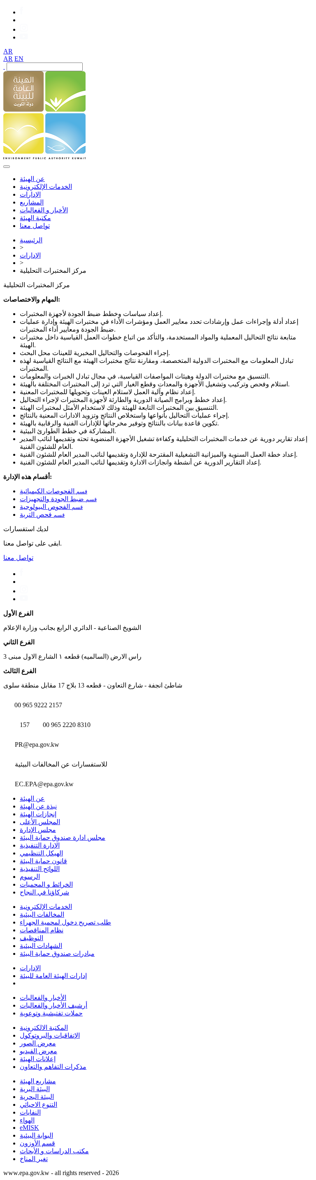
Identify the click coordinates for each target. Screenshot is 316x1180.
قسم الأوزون (37, 1143)
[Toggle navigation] (6, 166)
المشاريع (32, 202)
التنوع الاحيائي (38, 1104)
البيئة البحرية (37, 1096)
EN (18, 58)
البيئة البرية (35, 1088)
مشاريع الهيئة (38, 1081)
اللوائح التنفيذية (40, 868)
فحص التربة (42, 514)
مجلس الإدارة (38, 829)
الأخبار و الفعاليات (44, 210)
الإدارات (30, 194)
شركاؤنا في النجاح (44, 892)
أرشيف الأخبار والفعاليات (53, 1005)
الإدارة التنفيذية (40, 845)
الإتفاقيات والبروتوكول (50, 1035)
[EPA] (44, 156)
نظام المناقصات (41, 930)
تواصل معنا (35, 225)
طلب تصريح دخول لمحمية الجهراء (65, 922)
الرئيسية (31, 240)
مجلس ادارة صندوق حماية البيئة (62, 837)
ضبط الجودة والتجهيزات (58, 498)
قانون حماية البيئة (43, 860)
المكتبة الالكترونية (44, 1027)
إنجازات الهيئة (38, 814)
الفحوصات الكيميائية (53, 491)
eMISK (29, 1127)
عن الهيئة (32, 178)
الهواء (27, 1120)
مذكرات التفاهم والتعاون (53, 1066)
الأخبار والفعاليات (43, 997)
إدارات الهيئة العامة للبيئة (53, 975)
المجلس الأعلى (40, 821)
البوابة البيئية (36, 1135)
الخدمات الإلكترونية (46, 186)
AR (8, 51)
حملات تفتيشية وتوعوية (51, 1013)
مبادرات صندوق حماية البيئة (57, 953)
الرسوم (30, 876)
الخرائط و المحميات (46, 884)
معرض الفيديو (38, 1051)
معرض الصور (38, 1043)
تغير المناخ (34, 1158)
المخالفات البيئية (42, 914)
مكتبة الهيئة (35, 217)
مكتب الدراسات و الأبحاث (54, 1150)
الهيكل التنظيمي (41, 853)
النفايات (30, 1112)
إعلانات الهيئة (38, 1058)
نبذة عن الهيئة (38, 806)
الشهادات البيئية (41, 945)
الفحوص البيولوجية (51, 506)
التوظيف (31, 937)
